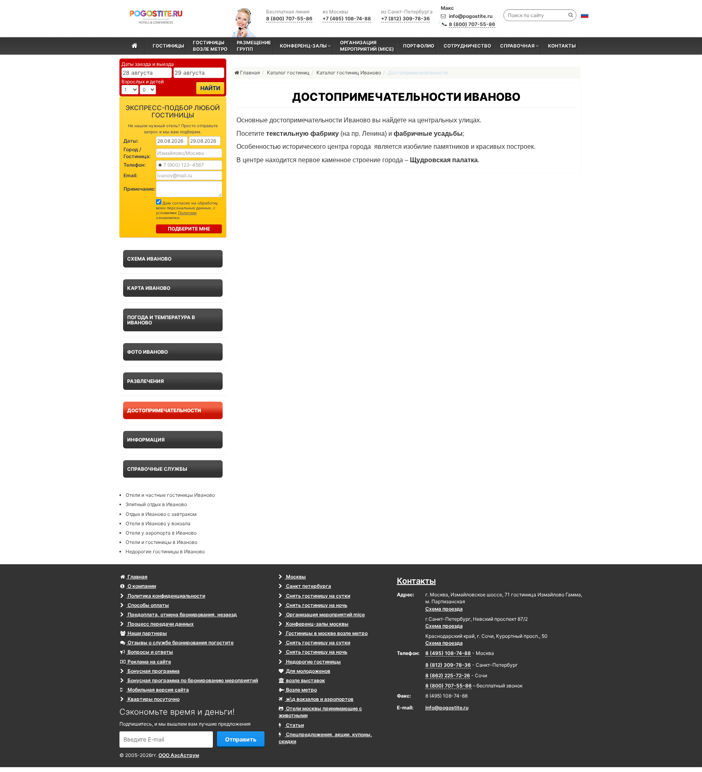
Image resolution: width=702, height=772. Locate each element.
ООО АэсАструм (178, 755)
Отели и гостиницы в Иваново (161, 542)
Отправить (240, 739)
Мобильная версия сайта (157, 690)
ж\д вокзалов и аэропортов (319, 699)
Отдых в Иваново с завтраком (161, 514)
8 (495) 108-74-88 (448, 653)
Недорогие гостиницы (313, 662)
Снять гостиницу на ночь (316, 605)
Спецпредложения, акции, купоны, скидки (325, 737)
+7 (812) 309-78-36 (405, 18)
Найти (210, 88)
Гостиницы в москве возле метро (326, 633)
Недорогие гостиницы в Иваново (165, 551)
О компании (141, 586)
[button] (585, 15)
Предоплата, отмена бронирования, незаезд (181, 614)
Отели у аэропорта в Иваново (161, 533)
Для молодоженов (307, 671)
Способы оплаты (147, 605)
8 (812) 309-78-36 (448, 665)
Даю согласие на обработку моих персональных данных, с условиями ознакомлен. (187, 210)
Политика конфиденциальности (165, 596)
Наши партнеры (146, 633)
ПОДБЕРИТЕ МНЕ (189, 229)
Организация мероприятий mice (325, 614)
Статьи (294, 725)
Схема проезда (444, 609)
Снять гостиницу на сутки (317, 596)
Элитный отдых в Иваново (156, 504)
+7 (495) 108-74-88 (347, 18)
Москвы (295, 577)
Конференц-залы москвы (317, 624)
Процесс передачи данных (160, 624)
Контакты (416, 581)
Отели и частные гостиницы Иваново (170, 495)
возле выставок (305, 680)
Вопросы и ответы (149, 652)
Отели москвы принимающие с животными (320, 711)
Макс (447, 8)
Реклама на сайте (148, 662)
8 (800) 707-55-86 (472, 24)
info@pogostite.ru (470, 16)
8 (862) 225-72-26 (447, 675)
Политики (187, 213)
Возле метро (301, 690)
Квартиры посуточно (153, 699)
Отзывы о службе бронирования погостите (180, 642)
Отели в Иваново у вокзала (158, 523)
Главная (136, 577)
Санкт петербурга (308, 586)
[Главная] (135, 45)
